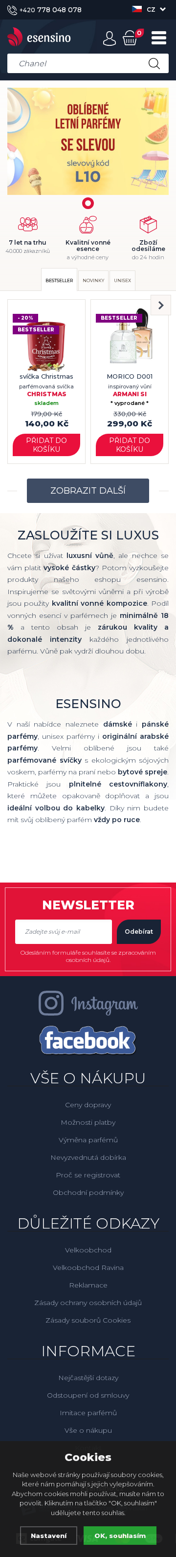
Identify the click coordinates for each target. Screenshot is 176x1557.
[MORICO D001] (129, 338)
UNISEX (122, 280)
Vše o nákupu (88, 1430)
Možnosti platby (88, 1122)
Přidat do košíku (46, 445)
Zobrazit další (88, 490)
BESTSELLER (59, 280)
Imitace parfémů (88, 1412)
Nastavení (48, 1535)
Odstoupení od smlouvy (88, 1395)
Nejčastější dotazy (88, 1377)
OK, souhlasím (120, 1535)
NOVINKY (93, 280)
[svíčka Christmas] (46, 338)
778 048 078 (51, 9)
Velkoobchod (88, 1250)
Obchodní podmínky (88, 1192)
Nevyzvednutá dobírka (88, 1157)
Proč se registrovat (88, 1175)
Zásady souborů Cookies (88, 1320)
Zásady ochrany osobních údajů (88, 1302)
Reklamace (88, 1285)
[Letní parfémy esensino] (88, 141)
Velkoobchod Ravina (88, 1267)
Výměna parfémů (88, 1139)
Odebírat (139, 931)
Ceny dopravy (88, 1104)
